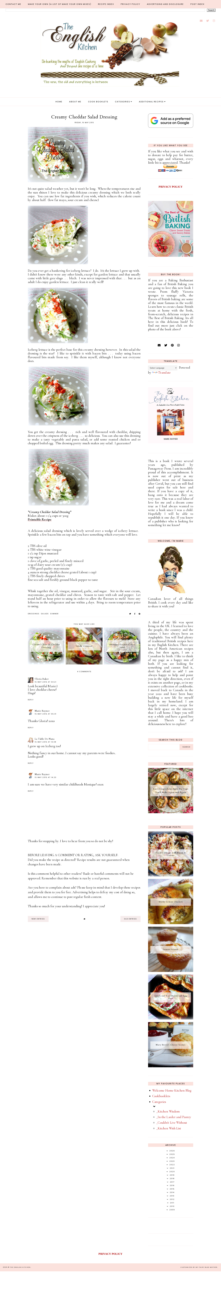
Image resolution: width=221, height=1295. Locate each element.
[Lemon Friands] (170, 971)
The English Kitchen (20, 1267)
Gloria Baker (42, 678)
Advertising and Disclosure (165, 4)
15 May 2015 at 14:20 (45, 777)
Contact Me (13, 4)
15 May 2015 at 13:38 (45, 742)
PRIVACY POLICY (171, 186)
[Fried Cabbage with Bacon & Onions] (170, 875)
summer (54, 614)
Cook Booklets (98, 101)
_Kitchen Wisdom (168, 1111)
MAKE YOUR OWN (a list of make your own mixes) (59, 4)
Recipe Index (106, 4)
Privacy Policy (130, 4)
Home (58, 101)
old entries (130, 919)
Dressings (33, 614)
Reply (31, 700)
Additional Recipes (151, 101)
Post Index (197, 4)
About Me (75, 101)
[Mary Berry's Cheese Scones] (170, 1066)
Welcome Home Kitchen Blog (172, 1090)
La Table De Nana (44, 738)
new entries (38, 919)
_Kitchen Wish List (168, 1128)
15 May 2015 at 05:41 (45, 714)
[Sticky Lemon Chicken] (170, 923)
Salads (45, 614)
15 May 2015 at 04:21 (45, 682)
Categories (122, 101)
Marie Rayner (42, 710)
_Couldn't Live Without (171, 1123)
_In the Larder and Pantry (173, 1117)
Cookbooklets (161, 1096)
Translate (164, 372)
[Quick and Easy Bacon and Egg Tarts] (170, 1018)
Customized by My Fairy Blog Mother (199, 1267)
